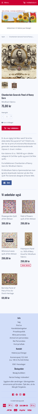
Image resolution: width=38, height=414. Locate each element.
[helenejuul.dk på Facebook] (13, 395)
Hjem (3, 37)
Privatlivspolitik (19, 331)
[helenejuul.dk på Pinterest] (17, 395)
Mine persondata (19, 335)
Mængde (5, 112)
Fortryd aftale (19, 344)
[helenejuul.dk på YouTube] (24, 395)
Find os (19, 325)
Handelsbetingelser (19, 328)
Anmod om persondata (19, 338)
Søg (19, 322)
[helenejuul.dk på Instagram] (20, 395)
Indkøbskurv (31, 2)
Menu (6, 2)
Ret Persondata (19, 341)
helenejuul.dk (19, 401)
